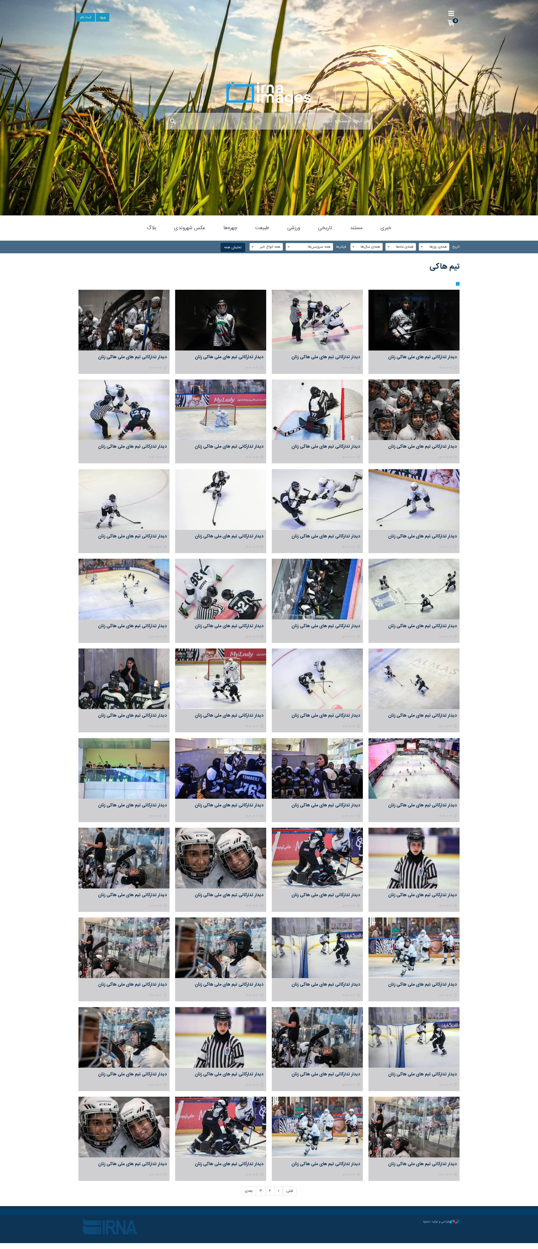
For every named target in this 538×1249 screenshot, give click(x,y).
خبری (386, 228)
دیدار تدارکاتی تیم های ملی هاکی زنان (422, 357)
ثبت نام (85, 17)
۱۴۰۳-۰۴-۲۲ (445, 368)
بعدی (248, 1191)
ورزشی (293, 228)
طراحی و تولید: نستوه (436, 1221)
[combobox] (434, 247)
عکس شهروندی (189, 228)
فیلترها (341, 247)
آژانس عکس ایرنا (269, 94)
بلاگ (151, 228)
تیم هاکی (445, 266)
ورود (102, 17)
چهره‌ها (230, 228)
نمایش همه (233, 247)
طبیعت (262, 228)
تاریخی (325, 228)
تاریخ (456, 247)
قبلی (289, 1191)
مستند (356, 228)
